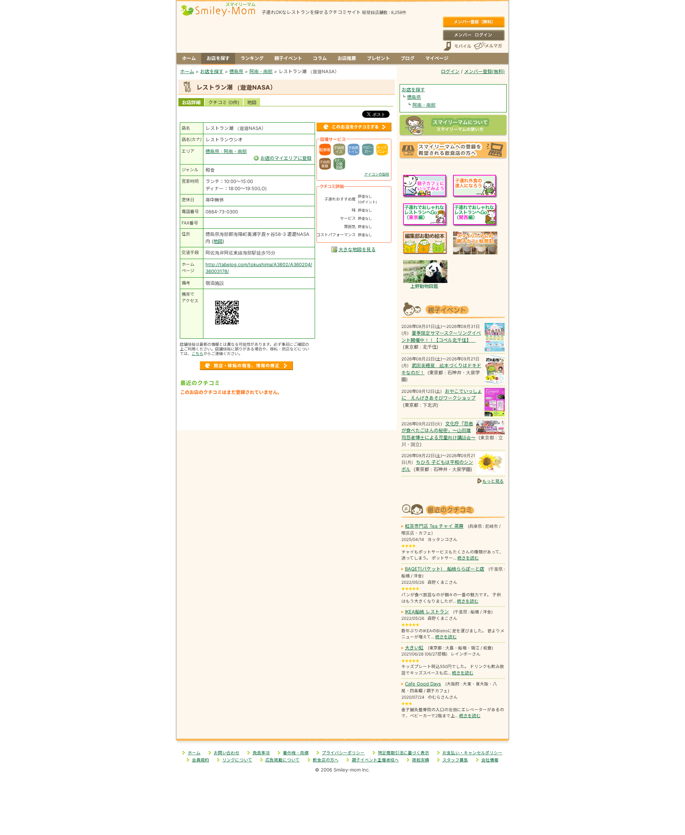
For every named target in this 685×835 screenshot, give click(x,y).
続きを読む (468, 558)
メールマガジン (487, 46)
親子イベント (288, 58)
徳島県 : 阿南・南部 (226, 151)
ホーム (189, 58)
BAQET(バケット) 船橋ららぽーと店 (444, 569)
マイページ (436, 58)
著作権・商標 (296, 752)
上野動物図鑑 (424, 286)
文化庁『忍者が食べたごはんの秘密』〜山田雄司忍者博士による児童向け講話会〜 (438, 430)
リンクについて (237, 760)
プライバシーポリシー (343, 752)
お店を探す (218, 58)
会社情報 (489, 760)
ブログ (408, 58)
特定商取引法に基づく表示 (403, 752)
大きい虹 (414, 648)
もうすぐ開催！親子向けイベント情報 (453, 309)
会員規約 (200, 760)
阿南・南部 (424, 105)
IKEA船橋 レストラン (427, 611)
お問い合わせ (226, 752)
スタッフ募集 (455, 760)
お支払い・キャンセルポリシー (472, 752)
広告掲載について (282, 760)
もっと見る (493, 481)
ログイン (473, 35)
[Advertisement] (286, 415)
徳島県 (414, 97)
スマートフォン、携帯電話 (457, 46)
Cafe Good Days (423, 684)
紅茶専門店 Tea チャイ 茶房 (434, 526)
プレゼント (378, 58)
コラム (320, 58)
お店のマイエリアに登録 (285, 158)
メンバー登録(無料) (473, 22)
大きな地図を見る (357, 249)
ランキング (252, 58)
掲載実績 (420, 760)
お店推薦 (347, 58)
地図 (252, 102)
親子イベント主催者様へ (375, 760)
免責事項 (261, 752)
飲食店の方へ (326, 760)
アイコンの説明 (376, 174)
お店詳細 (191, 102)
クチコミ (223, 102)
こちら (197, 353)
